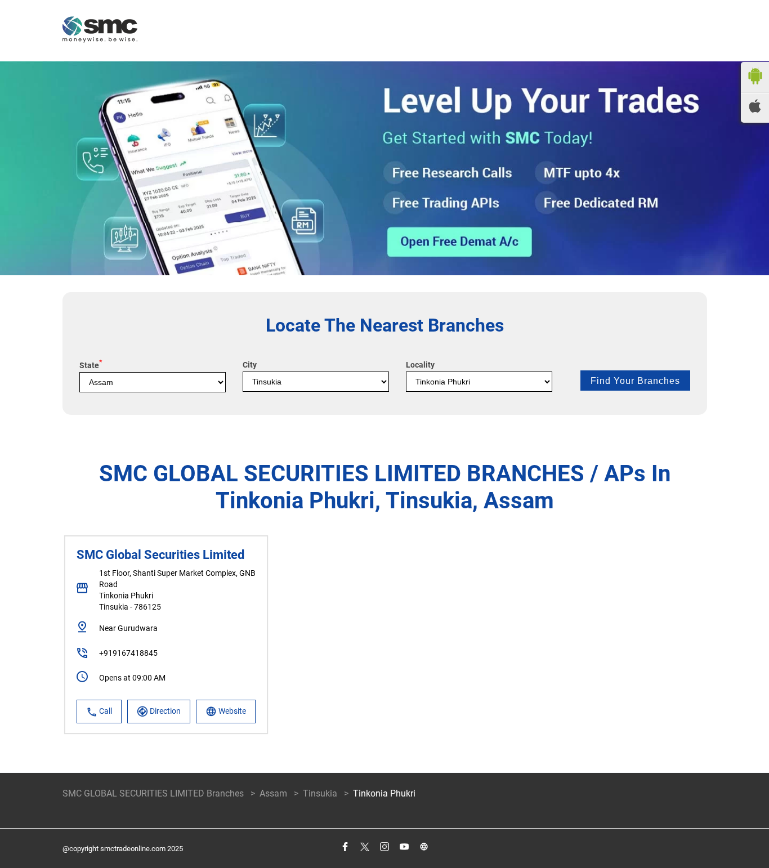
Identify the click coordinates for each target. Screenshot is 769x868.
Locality (420, 364)
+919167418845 (128, 652)
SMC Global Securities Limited (160, 555)
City (250, 364)
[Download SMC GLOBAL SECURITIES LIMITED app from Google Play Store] (754, 87)
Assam (273, 793)
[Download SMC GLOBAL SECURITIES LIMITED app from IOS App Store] (755, 109)
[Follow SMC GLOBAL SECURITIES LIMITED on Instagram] (384, 847)
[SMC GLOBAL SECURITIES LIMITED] (99, 30)
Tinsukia (320, 793)
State (90, 365)
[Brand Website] (424, 847)
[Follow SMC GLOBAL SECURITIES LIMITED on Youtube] (404, 847)
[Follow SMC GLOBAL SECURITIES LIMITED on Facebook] (345, 847)
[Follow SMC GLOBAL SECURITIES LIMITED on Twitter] (364, 847)
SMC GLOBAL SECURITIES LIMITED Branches (154, 793)
